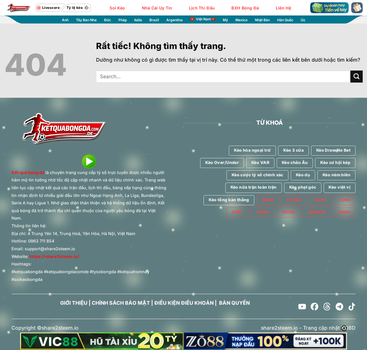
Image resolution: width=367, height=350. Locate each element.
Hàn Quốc (285, 20)
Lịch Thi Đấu (202, 7)
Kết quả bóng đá (27, 172)
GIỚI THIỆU (73, 303)
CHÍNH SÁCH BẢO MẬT (121, 303)
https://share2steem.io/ (54, 256)
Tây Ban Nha (86, 20)
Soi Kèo (117, 7)
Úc (303, 20)
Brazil (154, 20)
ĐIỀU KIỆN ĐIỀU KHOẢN (184, 303)
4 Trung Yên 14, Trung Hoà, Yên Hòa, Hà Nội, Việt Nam (81, 233)
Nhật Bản (262, 20)
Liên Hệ (283, 7)
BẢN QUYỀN (234, 303)
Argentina (174, 20)
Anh (65, 20)
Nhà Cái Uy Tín (157, 7)
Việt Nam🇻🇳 (205, 19)
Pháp (122, 20)
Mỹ (225, 20)
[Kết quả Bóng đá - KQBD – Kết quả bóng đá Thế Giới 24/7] (18, 7)
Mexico (241, 20)
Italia (138, 20)
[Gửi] (356, 77)
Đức (107, 20)
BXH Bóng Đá (245, 7)
